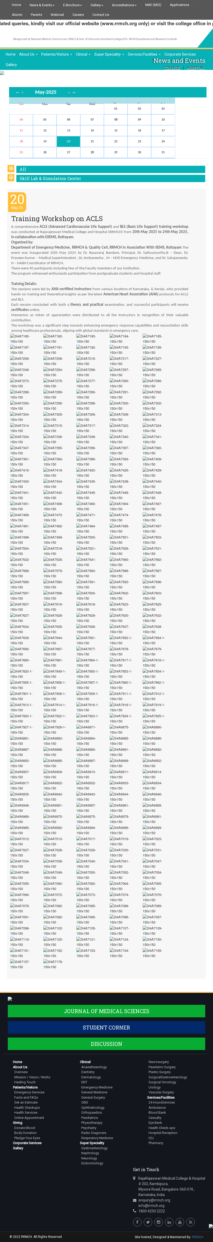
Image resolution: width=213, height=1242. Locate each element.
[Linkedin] (169, 1222)
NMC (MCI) (153, 5)
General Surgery (93, 1097)
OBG (84, 1102)
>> (74, 93)
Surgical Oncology (162, 1082)
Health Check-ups (162, 1128)
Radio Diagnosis (93, 1133)
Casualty (155, 1118)
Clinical (82, 54)
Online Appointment (29, 1118)
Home (16, 5)
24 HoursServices (162, 1102)
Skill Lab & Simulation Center (50, 178)
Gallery (96, 5)
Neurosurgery (159, 1062)
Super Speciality (108, 54)
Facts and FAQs (26, 1097)
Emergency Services (29, 1092)
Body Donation (25, 1133)
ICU (151, 1138)
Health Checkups (27, 1108)
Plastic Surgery (160, 1072)
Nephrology (90, 1153)
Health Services (25, 1112)
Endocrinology (92, 1163)
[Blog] (190, 1222)
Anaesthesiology (94, 1067)
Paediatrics (89, 1118)
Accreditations (123, 5)
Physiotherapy (91, 1123)
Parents (36, 15)
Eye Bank (155, 1123)
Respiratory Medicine (97, 1138)
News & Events (41, 5)
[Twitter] (148, 1222)
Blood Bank (157, 1112)
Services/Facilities (143, 54)
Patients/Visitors (55, 54)
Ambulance (157, 1108)
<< (17, 93)
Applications (179, 5)
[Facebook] (137, 1222)
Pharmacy (156, 1143)
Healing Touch (25, 1082)
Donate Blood (24, 1128)
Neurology (89, 1158)
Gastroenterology (94, 1148)
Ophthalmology (92, 1108)
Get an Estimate (26, 1102)
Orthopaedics (91, 1112)
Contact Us (100, 15)
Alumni (17, 15)
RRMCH (197, 1237)
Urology (155, 1087)
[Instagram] (158, 1222)
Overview (21, 1072)
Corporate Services (180, 54)
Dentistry (88, 1072)
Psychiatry (88, 1128)
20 (68, 141)
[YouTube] (180, 1222)
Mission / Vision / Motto (32, 1077)
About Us (27, 54)
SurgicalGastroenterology (168, 1077)
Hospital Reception (163, 1133)
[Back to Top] (210, 1225)
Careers (78, 15)
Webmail (57, 15)
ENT (84, 1082)
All (22, 169)
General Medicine (94, 1092)
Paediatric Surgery (162, 1067)
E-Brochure (71, 5)
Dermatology (91, 1077)
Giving (17, 1123)
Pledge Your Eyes (27, 1138)
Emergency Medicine (96, 1087)
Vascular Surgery (161, 1092)
